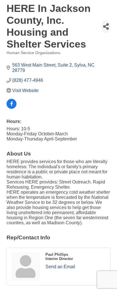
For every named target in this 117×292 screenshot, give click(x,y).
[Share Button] (105, 26)
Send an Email (60, 266)
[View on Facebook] (11, 107)
